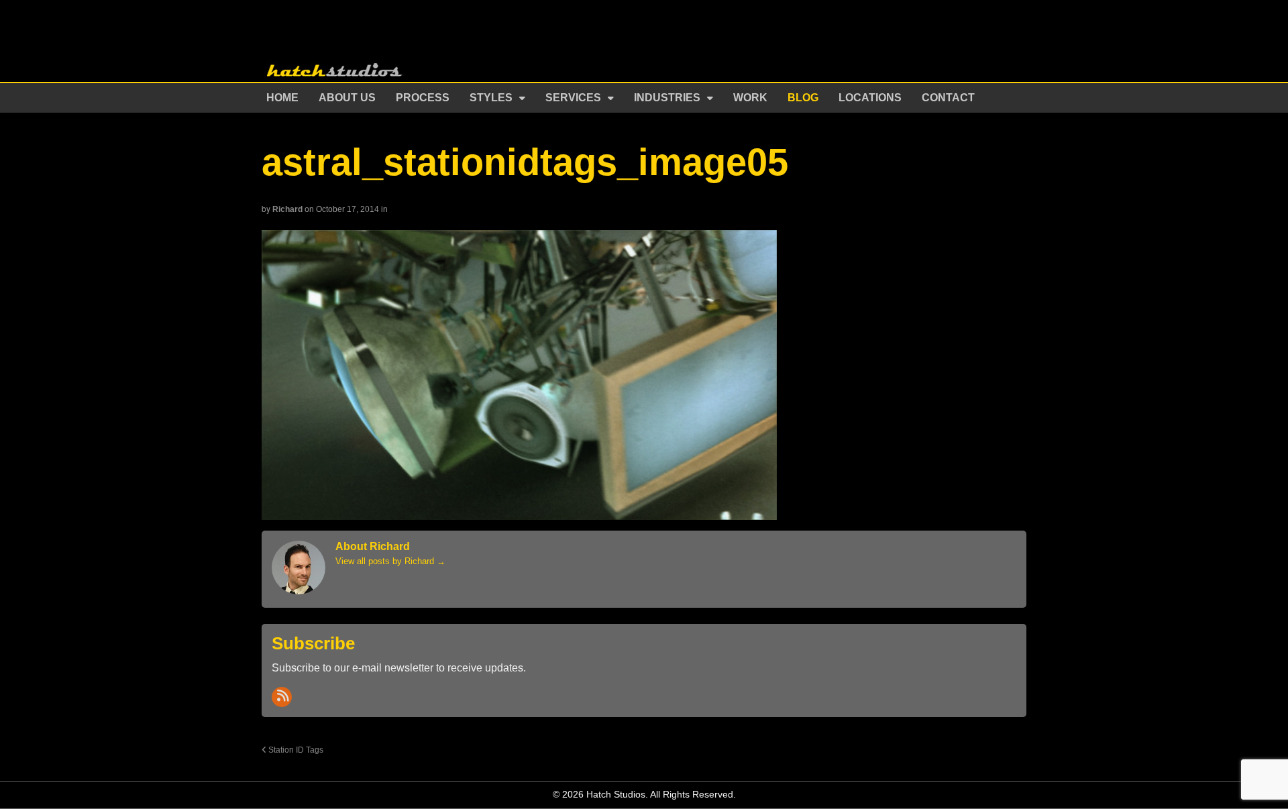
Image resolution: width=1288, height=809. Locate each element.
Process (422, 97)
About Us (347, 97)
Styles (491, 97)
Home (282, 97)
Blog (803, 97)
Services (573, 97)
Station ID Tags (294, 749)
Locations (870, 97)
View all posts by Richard (390, 561)
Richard (287, 209)
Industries (667, 97)
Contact (948, 97)
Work (750, 97)
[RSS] (282, 697)
